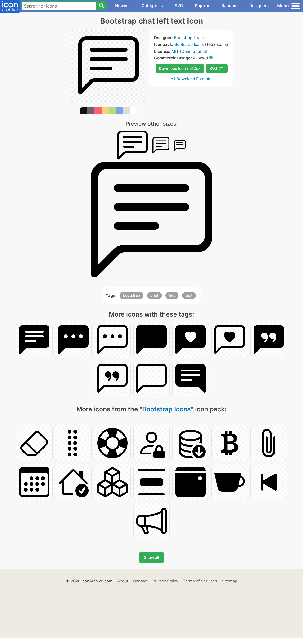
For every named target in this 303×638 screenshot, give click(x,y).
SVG (179, 5)
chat (154, 295)
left (172, 295)
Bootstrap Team (189, 37)
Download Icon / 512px (180, 68)
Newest (122, 5)
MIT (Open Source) (189, 51)
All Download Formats (191, 78)
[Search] (101, 5)
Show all (151, 557)
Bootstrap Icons (189, 44)
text (189, 295)
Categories (152, 5)
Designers (259, 5)
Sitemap (229, 581)
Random (229, 5)
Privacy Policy (165, 581)
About (122, 581)
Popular (202, 5)
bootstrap (131, 295)
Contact (140, 581)
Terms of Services (200, 581)
